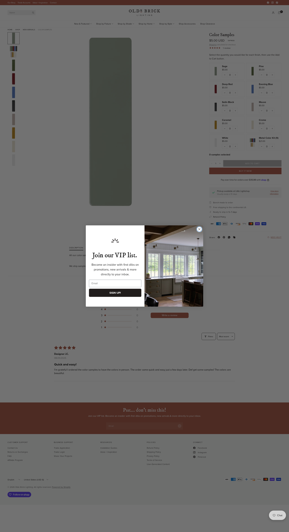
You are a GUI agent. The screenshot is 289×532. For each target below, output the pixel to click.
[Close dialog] (199, 229)
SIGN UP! (115, 293)
